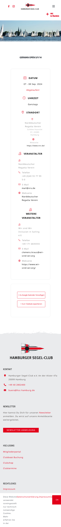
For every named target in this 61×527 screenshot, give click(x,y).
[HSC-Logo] (30, 3)
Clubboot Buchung (13, 457)
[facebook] (9, 6)
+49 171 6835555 (31, 243)
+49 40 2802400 (17, 384)
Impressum (9, 489)
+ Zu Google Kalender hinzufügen (31, 295)
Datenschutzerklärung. (28, 496)
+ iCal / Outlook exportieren (31, 304)
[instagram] (13, 6)
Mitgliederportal (12, 451)
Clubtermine (10, 468)
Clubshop (8, 462)
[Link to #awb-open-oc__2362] (47, 14)
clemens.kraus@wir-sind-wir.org (33, 254)
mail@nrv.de (28, 188)
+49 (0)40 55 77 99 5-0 (31, 178)
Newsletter (45, 412)
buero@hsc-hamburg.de (22, 390)
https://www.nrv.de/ (36, 145)
